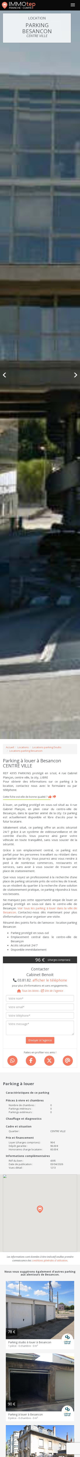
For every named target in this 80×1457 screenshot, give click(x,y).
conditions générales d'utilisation (49, 1260)
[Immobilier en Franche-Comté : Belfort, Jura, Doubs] (18, 5)
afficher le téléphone (49, 980)
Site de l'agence (53, 991)
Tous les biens (30, 991)
